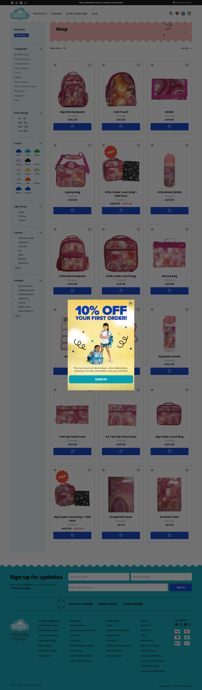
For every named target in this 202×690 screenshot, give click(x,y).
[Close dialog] (130, 303)
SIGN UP (101, 379)
